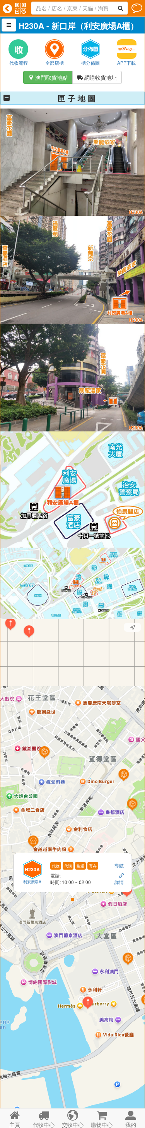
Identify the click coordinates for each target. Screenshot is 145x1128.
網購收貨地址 (97, 77)
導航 (119, 865)
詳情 (119, 882)
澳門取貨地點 (48, 77)
